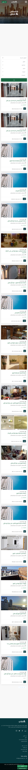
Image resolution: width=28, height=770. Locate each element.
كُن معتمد (25, 747)
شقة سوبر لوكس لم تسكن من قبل (16, 100)
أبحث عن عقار (24, 745)
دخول (26, 737)
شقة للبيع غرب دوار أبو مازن (18, 463)
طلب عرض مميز (24, 749)
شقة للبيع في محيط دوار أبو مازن (17, 221)
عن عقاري (25, 736)
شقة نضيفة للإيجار (21, 190)
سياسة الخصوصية (22, 768)
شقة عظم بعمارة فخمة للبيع (18, 160)
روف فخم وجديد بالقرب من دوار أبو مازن (15, 673)
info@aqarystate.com (20, 758)
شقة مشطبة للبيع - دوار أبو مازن (17, 282)
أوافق (22, 766)
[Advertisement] (14, 39)
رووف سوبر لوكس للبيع (19, 583)
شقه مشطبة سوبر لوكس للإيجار (17, 433)
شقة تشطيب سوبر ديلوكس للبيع (17, 343)
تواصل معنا (25, 751)
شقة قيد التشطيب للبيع (19, 553)
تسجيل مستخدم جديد (23, 739)
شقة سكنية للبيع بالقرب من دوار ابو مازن (14, 403)
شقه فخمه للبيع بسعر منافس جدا (16, 643)
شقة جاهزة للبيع (21, 493)
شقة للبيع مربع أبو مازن (19, 613)
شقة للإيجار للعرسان (20, 312)
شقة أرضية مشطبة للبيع (19, 373)
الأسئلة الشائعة (24, 741)
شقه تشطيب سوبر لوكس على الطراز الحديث (16, 252)
